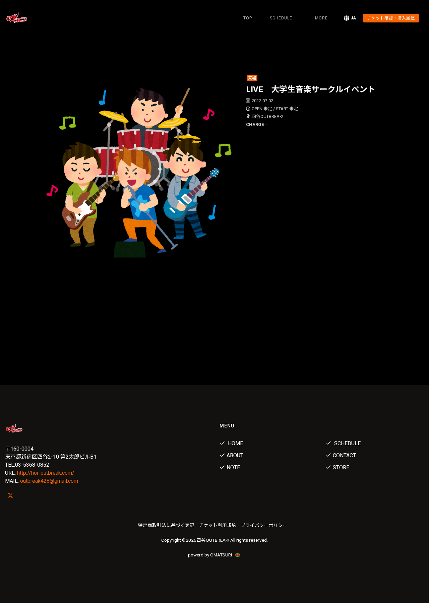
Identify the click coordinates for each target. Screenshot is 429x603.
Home (235, 443)
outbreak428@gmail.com (49, 481)
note (233, 467)
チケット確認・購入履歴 (391, 18)
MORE (321, 18)
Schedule (347, 443)
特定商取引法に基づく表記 (166, 525)
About (235, 455)
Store (341, 467)
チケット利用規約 (217, 525)
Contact (344, 455)
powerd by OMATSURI (210, 554)
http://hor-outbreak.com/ (45, 473)
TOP (247, 18)
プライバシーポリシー (264, 525)
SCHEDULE (281, 18)
